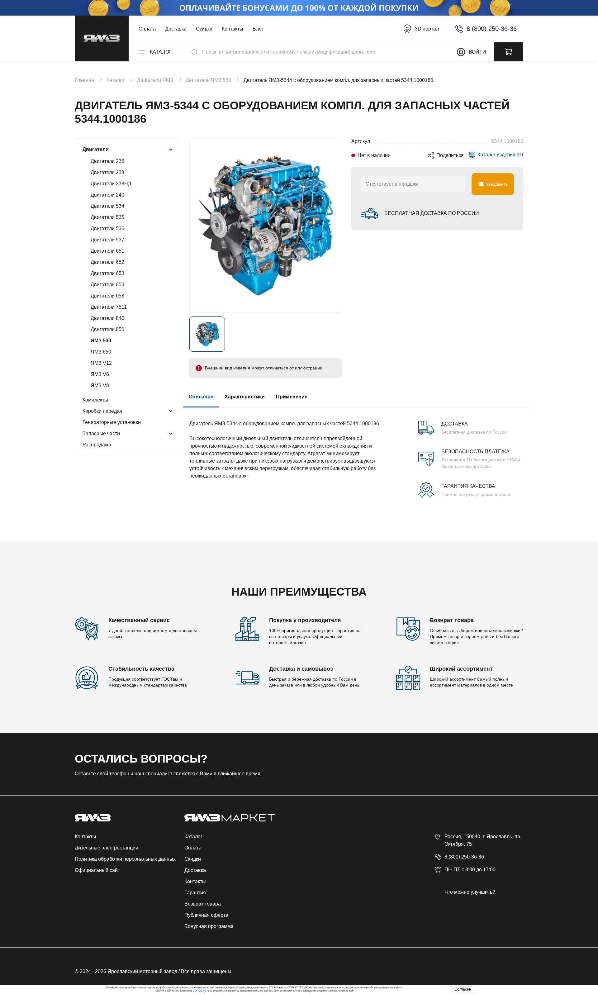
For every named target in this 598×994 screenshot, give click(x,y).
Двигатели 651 (107, 251)
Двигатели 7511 (109, 307)
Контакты (232, 28)
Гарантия (195, 892)
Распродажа (97, 444)
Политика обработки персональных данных (125, 859)
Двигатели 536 (107, 228)
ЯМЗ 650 (101, 351)
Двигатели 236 (107, 161)
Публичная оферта (206, 915)
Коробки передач (102, 411)
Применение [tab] (291, 396)
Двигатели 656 (107, 284)
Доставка (176, 28)
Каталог (193, 836)
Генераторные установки (112, 422)
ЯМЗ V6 (100, 374)
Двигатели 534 (107, 206)
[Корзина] (508, 51)
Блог (258, 28)
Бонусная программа (209, 926)
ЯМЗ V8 (100, 385)
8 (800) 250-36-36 (464, 856)
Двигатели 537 (107, 239)
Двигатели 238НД (111, 183)
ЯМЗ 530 (101, 340)
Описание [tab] (201, 396)
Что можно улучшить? (469, 892)
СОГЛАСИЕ (199, 990)
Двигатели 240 (107, 194)
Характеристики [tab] (245, 396)
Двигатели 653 (107, 273)
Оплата (147, 28)
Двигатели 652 (107, 262)
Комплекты (95, 399)
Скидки (204, 28)
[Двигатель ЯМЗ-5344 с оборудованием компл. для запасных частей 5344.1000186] (266, 225)
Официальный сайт (97, 870)
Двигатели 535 (107, 217)
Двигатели (96, 149)
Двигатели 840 (107, 318)
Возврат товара (202, 903)
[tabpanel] (356, 452)
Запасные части (101, 433)
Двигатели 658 (107, 295)
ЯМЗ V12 (101, 363)
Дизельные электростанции (106, 847)
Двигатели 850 (107, 329)
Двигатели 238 (107, 172)
